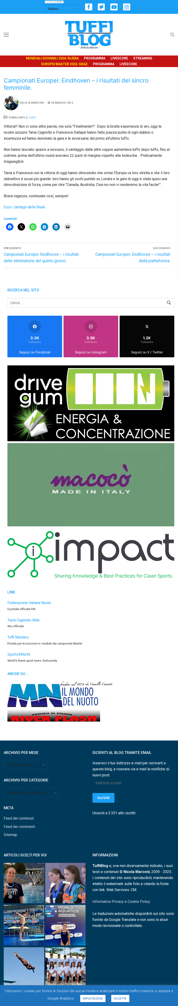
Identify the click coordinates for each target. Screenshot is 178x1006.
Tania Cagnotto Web (23, 620)
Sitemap (10, 835)
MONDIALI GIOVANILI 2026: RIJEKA (52, 58)
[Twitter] (101, 7)
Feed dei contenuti (19, 818)
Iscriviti (103, 798)
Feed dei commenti (19, 826)
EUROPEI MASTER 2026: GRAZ (64, 64)
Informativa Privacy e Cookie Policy (121, 901)
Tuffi (32, 117)
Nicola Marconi (32, 102)
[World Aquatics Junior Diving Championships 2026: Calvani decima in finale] (65, 926)
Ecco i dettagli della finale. (25, 207)
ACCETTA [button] (120, 998)
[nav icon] (6, 35)
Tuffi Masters (18, 637)
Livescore (119, 58)
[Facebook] (88, 7)
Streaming (142, 58)
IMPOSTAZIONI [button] (93, 998)
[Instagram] (126, 7)
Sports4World (18, 654)
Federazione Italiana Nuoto (29, 603)
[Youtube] (114, 7)
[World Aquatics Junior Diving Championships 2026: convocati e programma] (65, 968)
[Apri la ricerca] (172, 35)
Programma (94, 58)
